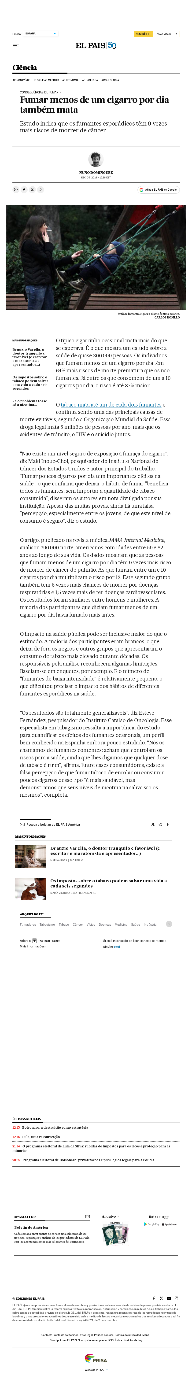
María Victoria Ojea (63, 893)
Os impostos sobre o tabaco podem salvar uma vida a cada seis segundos (30, 383)
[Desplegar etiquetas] (169, 924)
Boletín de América (31, 1227)
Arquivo (109, 1216)
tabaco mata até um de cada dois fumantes (111, 404)
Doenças (105, 924)
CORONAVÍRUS (21, 80)
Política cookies (103, 1335)
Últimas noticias (26, 1119)
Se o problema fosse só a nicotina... (29, 403)
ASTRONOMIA (70, 80)
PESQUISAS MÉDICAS (46, 80)
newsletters (25, 1217)
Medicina (121, 924)
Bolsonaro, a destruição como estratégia (55, 1127)
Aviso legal (86, 1335)
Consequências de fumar (39, 92)
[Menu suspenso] (16, 45)
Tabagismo (47, 924)
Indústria (150, 924)
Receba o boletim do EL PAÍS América (53, 824)
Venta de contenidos (66, 1335)
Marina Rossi (58, 860)
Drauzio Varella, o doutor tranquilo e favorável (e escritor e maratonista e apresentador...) (29, 357)
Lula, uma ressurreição (41, 1137)
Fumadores (28, 924)
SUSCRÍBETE (143, 34)
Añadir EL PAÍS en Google (161, 189)
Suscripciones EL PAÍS (63, 1340)
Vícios (91, 924)
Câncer (78, 924)
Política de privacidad (128, 1335)
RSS (111, 1340)
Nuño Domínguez (96, 172)
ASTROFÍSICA (90, 80)
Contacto (46, 1335)
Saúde (135, 924)
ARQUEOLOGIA (110, 80)
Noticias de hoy (133, 1340)
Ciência (24, 68)
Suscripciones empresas (92, 1340)
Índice (118, 1340)
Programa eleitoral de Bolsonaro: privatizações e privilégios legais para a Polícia (88, 1160)
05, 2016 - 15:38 (96, 177)
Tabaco (64, 924)
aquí (117, 946)
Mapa (145, 1335)
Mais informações (32, 946)
